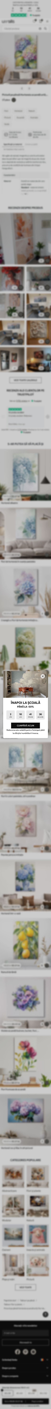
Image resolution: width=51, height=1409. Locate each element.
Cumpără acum (25, 725)
